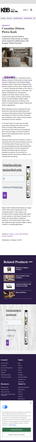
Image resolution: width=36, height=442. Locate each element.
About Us (20, 392)
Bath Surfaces (23, 234)
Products (6, 25)
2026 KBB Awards (17, 18)
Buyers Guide (21, 399)
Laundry (20, 372)
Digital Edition (21, 389)
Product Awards (5, 389)
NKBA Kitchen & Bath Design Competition (8, 395)
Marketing (20, 374)
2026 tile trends (28, 18)
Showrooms (21, 381)
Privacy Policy (12, 425)
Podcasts (3, 372)
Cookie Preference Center (16, 434)
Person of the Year (5, 392)
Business (20, 368)
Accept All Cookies (17, 429)
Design (19, 370)
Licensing (20, 396)
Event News (4, 370)
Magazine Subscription (23, 387)
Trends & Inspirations (6, 377)
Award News (4, 365)
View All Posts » (4, 363)
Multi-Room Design (22, 377)
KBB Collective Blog (5, 374)
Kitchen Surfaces (7, 236)
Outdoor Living (13, 234)
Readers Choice (4, 387)
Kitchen (20, 365)
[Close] (31, 403)
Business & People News (7, 368)
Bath (19, 363)
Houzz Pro (9, 18)
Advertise (20, 394)
